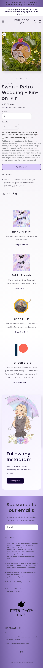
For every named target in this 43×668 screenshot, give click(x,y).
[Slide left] (16, 78)
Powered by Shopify (27, 662)
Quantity (5, 122)
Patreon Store (20, 382)
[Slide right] (26, 78)
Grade (4, 111)
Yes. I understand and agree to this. (19, 138)
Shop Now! (20, 244)
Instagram (15, 480)
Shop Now (20, 288)
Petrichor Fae (18, 662)
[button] (3, 21)
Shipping (5, 107)
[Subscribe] (35, 527)
